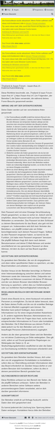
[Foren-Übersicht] (27, 3)
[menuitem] (7, 10)
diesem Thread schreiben (36, 23)
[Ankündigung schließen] (52, 19)
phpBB (20, 423)
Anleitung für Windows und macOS (15, 32)
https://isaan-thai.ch (9, 46)
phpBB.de (37, 426)
